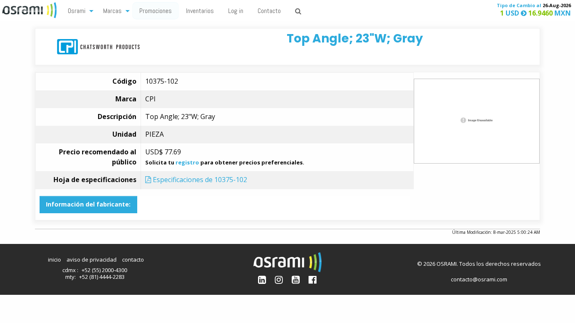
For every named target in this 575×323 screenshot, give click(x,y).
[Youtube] (296, 279)
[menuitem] (78, 10)
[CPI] (98, 46)
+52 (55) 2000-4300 (104, 270)
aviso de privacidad (92, 259)
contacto (133, 259)
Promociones (155, 10)
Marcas (112, 10)
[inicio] (30, 9)
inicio (54, 259)
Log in (235, 10)
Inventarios (200, 10)
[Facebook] (313, 279)
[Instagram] (279, 279)
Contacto (269, 10)
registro (187, 162)
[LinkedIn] (262, 279)
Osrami (76, 10)
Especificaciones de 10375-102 (199, 179)
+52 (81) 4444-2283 (102, 276)
